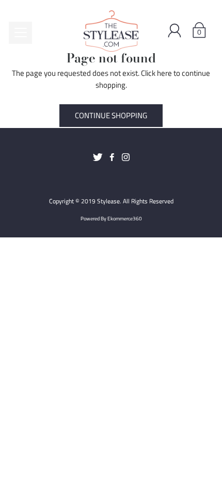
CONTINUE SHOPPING (111, 115)
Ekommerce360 (124, 218)
